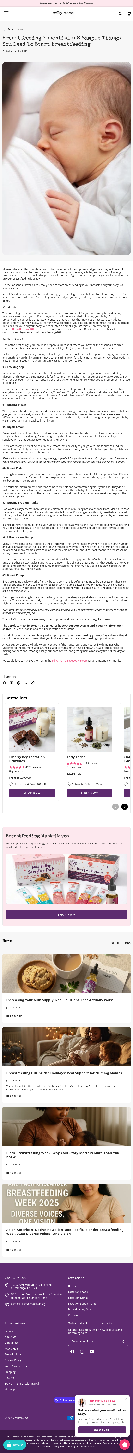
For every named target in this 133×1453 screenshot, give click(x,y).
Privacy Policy (13, 1360)
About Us (10, 1337)
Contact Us (11, 1342)
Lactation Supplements (82, 1303)
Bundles (73, 1286)
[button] (6, 12)
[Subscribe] (123, 1341)
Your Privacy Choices (17, 1366)
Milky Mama (21, 1417)
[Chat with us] (124, 1444)
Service (9, 1331)
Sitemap (10, 1389)
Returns (10, 1378)
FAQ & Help (12, 1348)
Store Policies (13, 1354)
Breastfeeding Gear (80, 1309)
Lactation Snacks (78, 1292)
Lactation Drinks (78, 1297)
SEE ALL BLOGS (121, 943)
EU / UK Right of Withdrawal (22, 1383)
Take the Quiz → (102, 1429)
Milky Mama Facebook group (69, 660)
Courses (73, 1315)
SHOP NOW (32, 793)
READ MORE (14, 1016)
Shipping (10, 1372)
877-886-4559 (36, 1304)
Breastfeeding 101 (23, 329)
